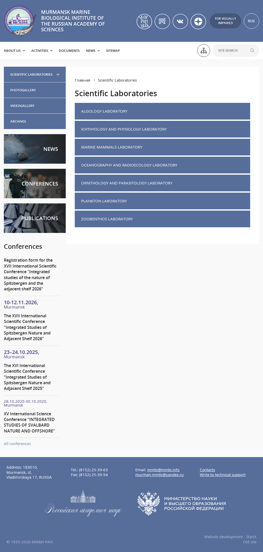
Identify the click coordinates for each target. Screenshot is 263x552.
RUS (251, 20)
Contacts (207, 469)
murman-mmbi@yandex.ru (159, 474)
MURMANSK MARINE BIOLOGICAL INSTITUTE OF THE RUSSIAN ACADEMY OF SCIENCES (73, 21)
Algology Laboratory (104, 111)
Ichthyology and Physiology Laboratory (124, 129)
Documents (69, 50)
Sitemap (113, 50)
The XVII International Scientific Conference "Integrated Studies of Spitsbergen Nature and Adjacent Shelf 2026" (27, 327)
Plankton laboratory (104, 200)
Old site (250, 541)
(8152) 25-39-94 (93, 474)
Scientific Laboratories (31, 74)
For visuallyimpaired (225, 20)
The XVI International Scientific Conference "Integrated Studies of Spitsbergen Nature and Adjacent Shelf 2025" (27, 377)
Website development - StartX (230, 536)
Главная (82, 80)
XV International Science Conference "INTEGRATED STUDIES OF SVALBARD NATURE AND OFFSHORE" (29, 422)
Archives (18, 121)
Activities (39, 50)
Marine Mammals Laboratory (111, 147)
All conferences (17, 443)
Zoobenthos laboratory (107, 218)
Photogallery (23, 90)
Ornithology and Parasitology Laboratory (126, 182)
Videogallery (22, 105)
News (90, 50)
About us (12, 50)
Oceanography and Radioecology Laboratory (129, 164)
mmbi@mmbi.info (163, 469)
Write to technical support (223, 474)
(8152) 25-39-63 (93, 469)
